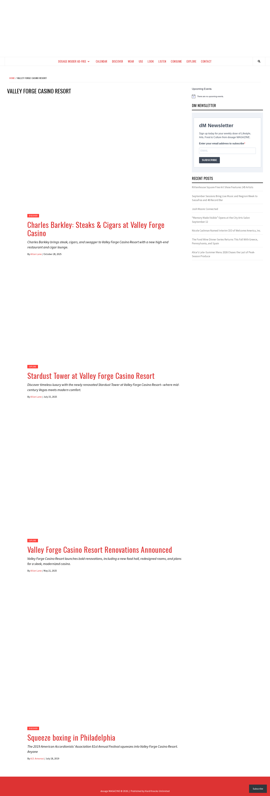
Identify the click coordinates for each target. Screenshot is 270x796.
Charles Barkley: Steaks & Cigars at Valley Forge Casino (96, 228)
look (151, 61)
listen (162, 61)
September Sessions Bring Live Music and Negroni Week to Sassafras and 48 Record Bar (225, 198)
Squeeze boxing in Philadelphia (71, 737)
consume (176, 61)
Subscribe (258, 788)
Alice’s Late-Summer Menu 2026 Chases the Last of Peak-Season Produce (223, 254)
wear (131, 61)
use (141, 61)
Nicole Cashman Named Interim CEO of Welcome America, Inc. (226, 230)
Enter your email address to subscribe (221, 143)
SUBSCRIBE (209, 160)
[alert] (227, 96)
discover (117, 61)
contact (206, 61)
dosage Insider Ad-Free (72, 61)
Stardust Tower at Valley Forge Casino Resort (91, 375)
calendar (101, 61)
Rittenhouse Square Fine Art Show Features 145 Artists (222, 187)
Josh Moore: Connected (205, 209)
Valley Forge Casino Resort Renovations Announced (99, 549)
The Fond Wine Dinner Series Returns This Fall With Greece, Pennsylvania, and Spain (225, 241)
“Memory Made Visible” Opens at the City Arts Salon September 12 (221, 220)
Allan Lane (36, 254)
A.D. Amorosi (37, 758)
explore (191, 61)
